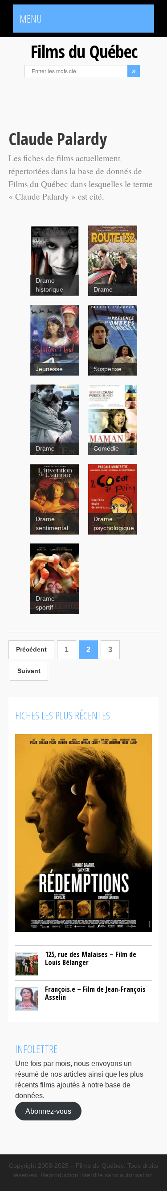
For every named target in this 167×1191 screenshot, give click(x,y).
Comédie (106, 448)
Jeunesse (49, 369)
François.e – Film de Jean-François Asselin (95, 993)
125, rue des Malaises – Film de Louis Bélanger (90, 958)
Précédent (31, 649)
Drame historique (49, 285)
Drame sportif (45, 603)
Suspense (108, 369)
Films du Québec (83, 51)
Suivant (29, 671)
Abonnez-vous (48, 1111)
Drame (103, 289)
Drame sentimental (52, 523)
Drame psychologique (114, 523)
